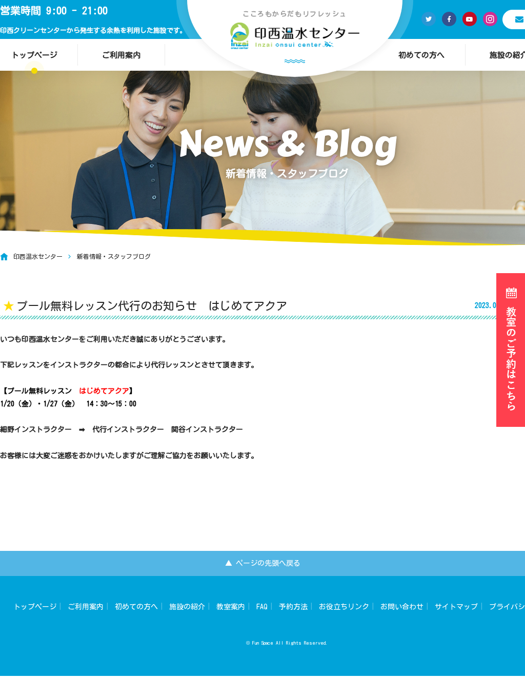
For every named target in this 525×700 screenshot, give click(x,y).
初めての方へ (421, 55)
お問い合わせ (401, 606)
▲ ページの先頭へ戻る (262, 563)
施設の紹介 (187, 606)
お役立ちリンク (344, 606)
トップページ (34, 606)
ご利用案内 (121, 55)
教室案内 (230, 606)
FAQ (262, 606)
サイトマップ (456, 606)
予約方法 (293, 606)
